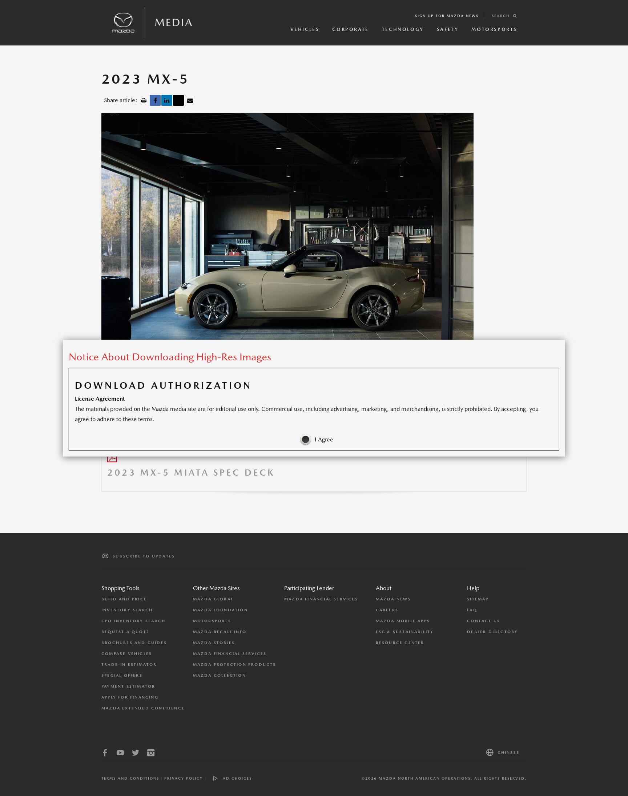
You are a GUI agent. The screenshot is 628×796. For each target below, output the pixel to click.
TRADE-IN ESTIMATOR (129, 664)
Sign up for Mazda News (447, 15)
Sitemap (477, 599)
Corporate (350, 29)
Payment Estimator (128, 686)
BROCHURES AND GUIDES (134, 642)
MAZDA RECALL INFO (219, 631)
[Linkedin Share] (166, 100)
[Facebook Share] (155, 100)
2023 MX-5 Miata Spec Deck (191, 472)
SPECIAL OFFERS (121, 675)
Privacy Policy (183, 778)
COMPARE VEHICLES (126, 653)
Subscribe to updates (144, 556)
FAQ (472, 610)
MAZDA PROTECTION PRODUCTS (234, 664)
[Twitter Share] (178, 100)
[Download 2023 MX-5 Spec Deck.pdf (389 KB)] (112, 458)
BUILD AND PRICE (124, 599)
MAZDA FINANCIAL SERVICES (230, 653)
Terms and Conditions (130, 778)
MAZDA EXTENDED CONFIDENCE (143, 708)
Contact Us (483, 621)
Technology (403, 29)
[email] (190, 100)
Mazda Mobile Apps (403, 621)
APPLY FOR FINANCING (129, 697)
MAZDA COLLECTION (219, 675)
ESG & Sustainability (405, 631)
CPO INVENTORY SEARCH (133, 621)
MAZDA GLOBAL (213, 599)
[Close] (553, 351)
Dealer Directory (492, 631)
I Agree (324, 439)
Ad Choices (237, 778)
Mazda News (393, 599)
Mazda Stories (214, 642)
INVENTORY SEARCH (127, 610)
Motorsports (494, 29)
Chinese (508, 752)
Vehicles (304, 29)
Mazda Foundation (220, 610)
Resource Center (400, 642)
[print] (143, 100)
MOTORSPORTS (212, 621)
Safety (448, 29)
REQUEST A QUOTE (125, 631)
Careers (387, 610)
